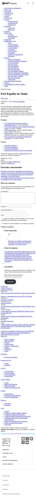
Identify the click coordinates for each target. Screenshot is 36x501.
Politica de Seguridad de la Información (12, 333)
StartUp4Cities (8, 133)
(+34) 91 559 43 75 (6, 288)
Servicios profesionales (11, 397)
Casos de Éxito (8, 13)
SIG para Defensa (13, 68)
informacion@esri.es (7, 290)
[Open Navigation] (33, 3)
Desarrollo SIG (13, 255)
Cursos (3, 311)
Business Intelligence (14, 59)
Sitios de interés (15, 293)
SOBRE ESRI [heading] (6, 449)
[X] (27, 438)
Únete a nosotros (6, 293)
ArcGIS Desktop (13, 44)
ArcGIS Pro (11, 49)
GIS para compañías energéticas (17, 61)
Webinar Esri (12, 25)
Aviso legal (15, 334)
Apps (9, 43)
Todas (6, 86)
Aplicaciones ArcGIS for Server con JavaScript (18, 150)
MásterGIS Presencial (11, 311)
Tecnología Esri (19, 258)
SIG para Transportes (14, 78)
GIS (10, 253)
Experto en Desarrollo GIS (12, 387)
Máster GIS (11, 29)
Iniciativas (8, 303)
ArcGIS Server (12, 51)
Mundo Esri (7, 33)
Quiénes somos (30, 293)
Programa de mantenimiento (18, 316)
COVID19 (7, 15)
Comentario (5, 191)
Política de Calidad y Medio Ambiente (17, 324)
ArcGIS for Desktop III (11, 149)
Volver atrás (4, 98)
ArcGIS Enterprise (13, 46)
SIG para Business (13, 66)
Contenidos (11, 53)
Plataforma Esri (10, 258)
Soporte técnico (5, 316)
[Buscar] (28, 3)
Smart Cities (11, 79)
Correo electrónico (7, 210)
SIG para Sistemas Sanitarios (12, 81)
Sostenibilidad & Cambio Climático (14, 84)
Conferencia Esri (13, 21)
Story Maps (11, 38)
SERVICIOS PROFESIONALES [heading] (10, 460)
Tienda (30, 296)
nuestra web (22, 153)
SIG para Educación (14, 69)
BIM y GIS (7, 10)
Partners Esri (8, 39)
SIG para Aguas (12, 64)
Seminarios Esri (12, 23)
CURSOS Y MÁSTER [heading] (8, 464)
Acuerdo (10, 34)
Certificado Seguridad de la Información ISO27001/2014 (17, 331)
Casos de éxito (8, 376)
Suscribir (10, 282)
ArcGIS (6, 251)
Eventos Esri (10, 163)
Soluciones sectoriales (7, 300)
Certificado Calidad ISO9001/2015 (14, 415)
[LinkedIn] (31, 438)
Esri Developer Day (10, 130)
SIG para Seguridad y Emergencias (18, 74)
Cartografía (7, 11)
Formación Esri (15, 253)
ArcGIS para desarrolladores (12, 8)
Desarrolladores (12, 36)
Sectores (6, 58)
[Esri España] (9, 3)
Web (2, 215)
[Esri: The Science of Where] (6, 442)
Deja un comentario (19, 101)
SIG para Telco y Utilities (15, 76)
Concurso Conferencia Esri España (17, 260)
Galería (3, 303)
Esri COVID (8, 18)
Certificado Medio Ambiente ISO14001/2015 (17, 416)
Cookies (3, 324)
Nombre (4, 206)
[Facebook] (23, 438)
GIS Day (7, 31)
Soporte (6, 83)
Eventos (6, 20)
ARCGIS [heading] (5, 457)
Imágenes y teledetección (15, 54)
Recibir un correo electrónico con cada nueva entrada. (18, 223)
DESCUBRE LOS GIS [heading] (8, 453)
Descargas (10, 321)
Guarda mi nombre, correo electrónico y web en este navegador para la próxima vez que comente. (17, 219)
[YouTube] (27, 442)
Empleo (6, 16)
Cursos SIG (11, 28)
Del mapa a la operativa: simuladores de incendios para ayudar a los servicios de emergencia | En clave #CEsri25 (19, 242)
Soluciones (11, 56)
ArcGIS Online (12, 48)
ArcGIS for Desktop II (11, 147)
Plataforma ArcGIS (10, 41)
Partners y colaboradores (8, 296)
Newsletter (4, 321)
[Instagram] (23, 442)
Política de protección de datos (13, 423)
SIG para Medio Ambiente (16, 71)
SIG (21, 253)
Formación (7, 26)
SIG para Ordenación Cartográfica (18, 73)
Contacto (23, 293)
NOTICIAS (24, 296)
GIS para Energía (13, 63)
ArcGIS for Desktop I (10, 145)
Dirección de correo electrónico (13, 275)
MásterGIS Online (23, 311)
